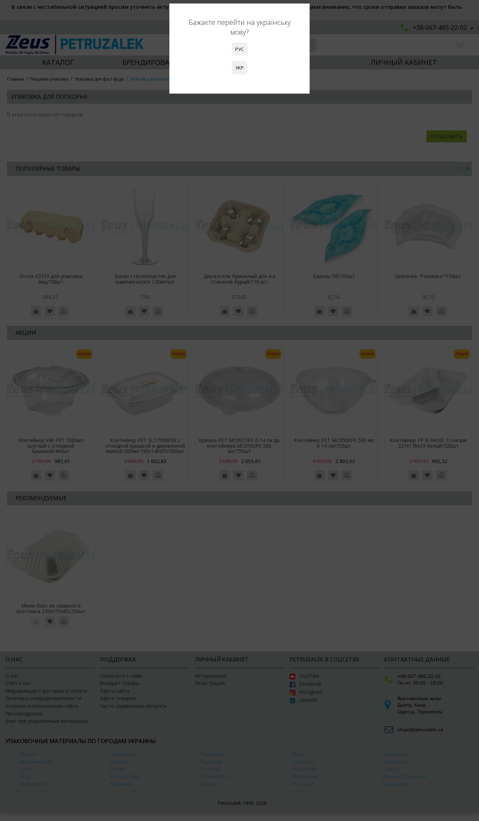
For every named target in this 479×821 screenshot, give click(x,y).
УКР (239, 68)
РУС (239, 49)
